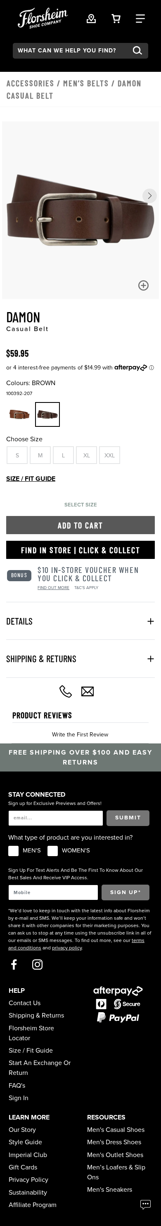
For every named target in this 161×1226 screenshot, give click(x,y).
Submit (128, 817)
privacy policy (67, 948)
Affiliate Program (33, 1205)
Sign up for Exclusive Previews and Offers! (55, 803)
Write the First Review (80, 734)
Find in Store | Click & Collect (80, 550)
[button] (149, 196)
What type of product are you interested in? (70, 837)
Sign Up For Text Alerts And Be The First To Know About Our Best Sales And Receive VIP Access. (75, 873)
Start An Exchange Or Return (40, 1068)
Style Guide (25, 1142)
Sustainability (28, 1192)
